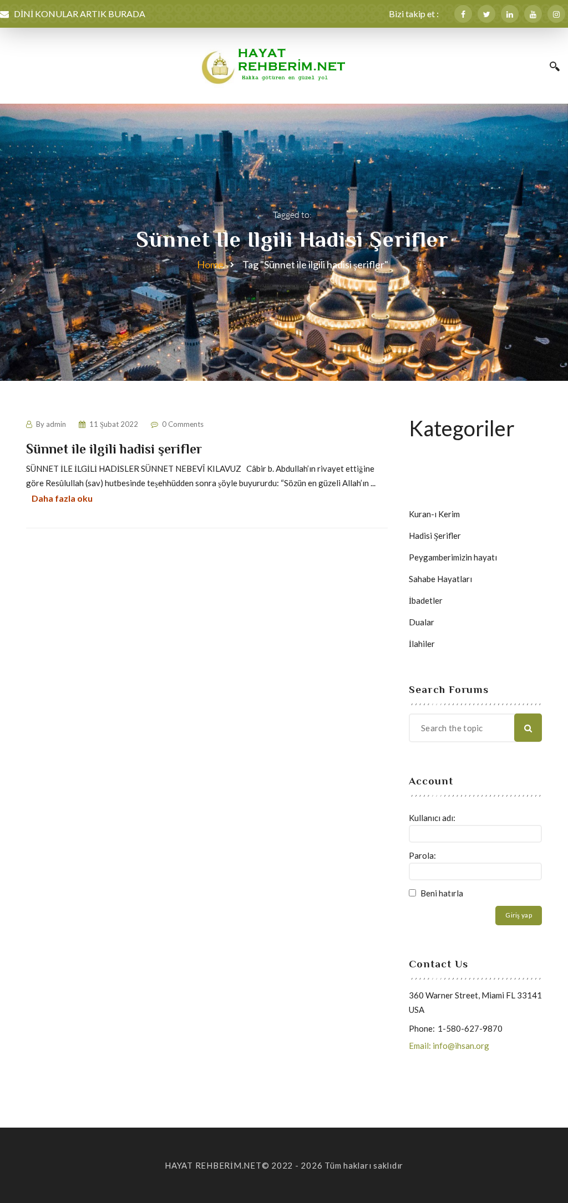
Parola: (422, 855)
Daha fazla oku (62, 498)
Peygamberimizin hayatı (453, 557)
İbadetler (426, 600)
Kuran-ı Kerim (434, 514)
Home (210, 264)
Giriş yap (518, 915)
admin (56, 424)
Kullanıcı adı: (432, 818)
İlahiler (422, 644)
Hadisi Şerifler (435, 536)
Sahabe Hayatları (440, 579)
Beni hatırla (441, 893)
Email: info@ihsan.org (449, 1046)
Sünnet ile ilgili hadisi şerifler (114, 448)
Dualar (421, 622)
